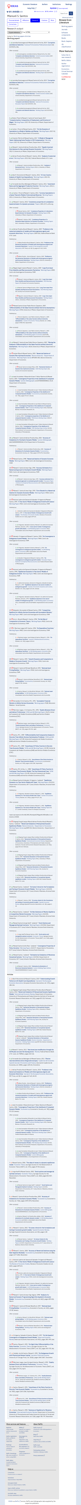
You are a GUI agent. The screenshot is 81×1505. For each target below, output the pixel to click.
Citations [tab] (44, 20)
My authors (49, 11)
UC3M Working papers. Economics (32, 334)
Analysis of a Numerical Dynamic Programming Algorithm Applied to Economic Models (30, 1297)
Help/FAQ (31, 8)
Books (64, 38)
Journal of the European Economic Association (38, 1074)
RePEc (17, 1501)
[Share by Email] (20, 12)
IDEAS (10, 1501)
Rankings (68, 4)
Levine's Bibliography (27, 381)
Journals (64, 29)
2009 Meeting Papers (33, 869)
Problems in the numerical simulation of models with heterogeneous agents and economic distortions (31, 231)
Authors (45, 4)
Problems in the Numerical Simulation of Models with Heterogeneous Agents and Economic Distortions (34, 244)
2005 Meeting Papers (41, 369)
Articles (28, 36)
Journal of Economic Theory (31, 320)
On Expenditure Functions (45, 628)
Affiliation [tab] (26, 20)
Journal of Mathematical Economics (39, 639)
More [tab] (52, 20)
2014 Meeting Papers (46, 289)
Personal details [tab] (14, 20)
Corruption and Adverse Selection (25, 56)
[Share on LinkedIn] (18, 12)
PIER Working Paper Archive (39, 428)
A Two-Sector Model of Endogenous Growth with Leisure (36, 502)
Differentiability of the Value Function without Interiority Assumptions (32, 308)
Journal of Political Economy (40, 1355)
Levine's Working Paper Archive (42, 968)
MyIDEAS (59, 8)
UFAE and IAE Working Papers (35, 712)
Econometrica (36, 394)
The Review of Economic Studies (29, 515)
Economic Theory (38, 936)
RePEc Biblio (66, 60)
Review (37, 1052)
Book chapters (67, 41)
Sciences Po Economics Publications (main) (38, 45)
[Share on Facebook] (14, 12)
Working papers (67, 26)
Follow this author (40, 11)
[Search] (71, 13)
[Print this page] (22, 12)
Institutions (56, 4)
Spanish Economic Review (41, 1230)
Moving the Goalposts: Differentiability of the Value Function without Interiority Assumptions (32, 344)
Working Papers (40, 72)
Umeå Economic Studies (42, 56)
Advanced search (67, 17)
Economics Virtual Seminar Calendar (67, 71)
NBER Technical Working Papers (35, 407)
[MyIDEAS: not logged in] (55, 11)
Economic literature (30, 4)
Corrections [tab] (12, 24)
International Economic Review (36, 841)
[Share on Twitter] (12, 12)
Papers (37, 204)
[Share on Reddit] (16, 12)
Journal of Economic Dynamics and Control (40, 587)
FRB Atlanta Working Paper (39, 418)
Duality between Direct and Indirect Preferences (29, 725)
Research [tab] (35, 20)
